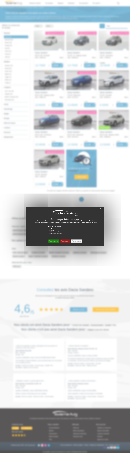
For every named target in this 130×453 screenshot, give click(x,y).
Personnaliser (76, 241)
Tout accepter (53, 241)
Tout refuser (65, 241)
